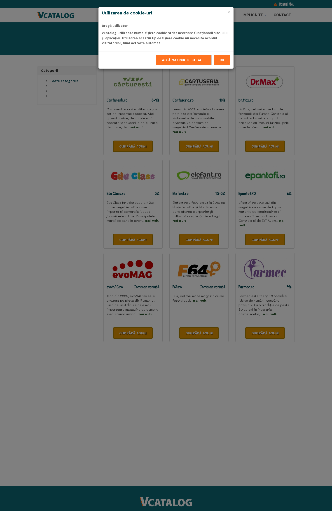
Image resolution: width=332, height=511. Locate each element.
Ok (222, 60)
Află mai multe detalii (184, 60)
